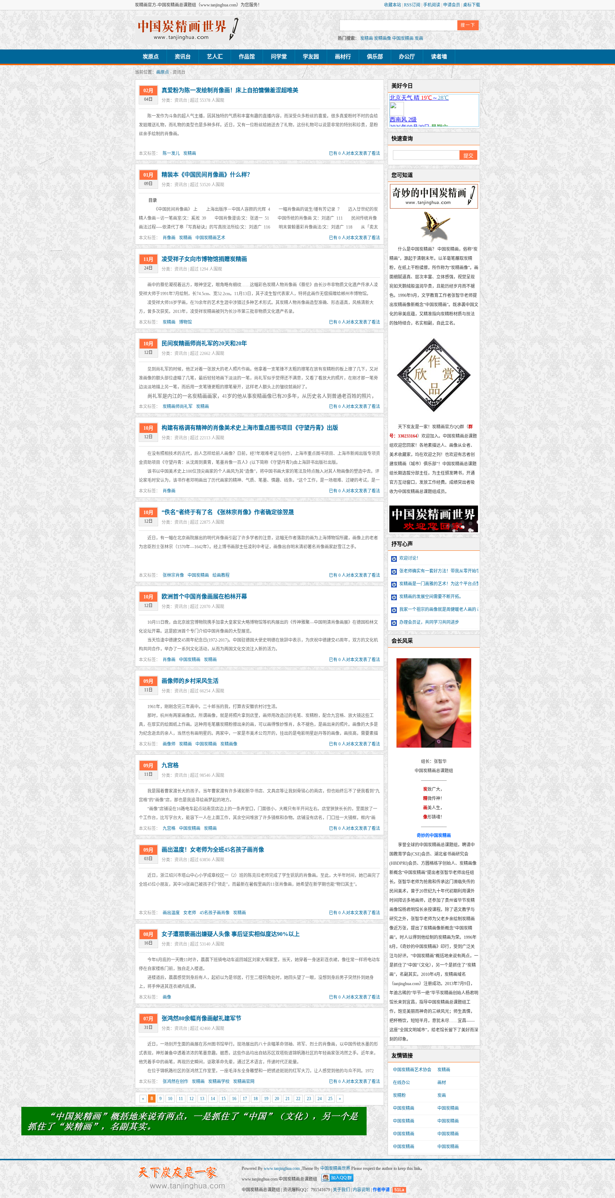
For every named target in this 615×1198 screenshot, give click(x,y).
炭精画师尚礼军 (178, 406)
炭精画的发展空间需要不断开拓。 (430, 596)
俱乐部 (375, 56)
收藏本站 (393, 4)
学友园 (311, 56)
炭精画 (366, 38)
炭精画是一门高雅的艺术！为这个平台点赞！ (441, 583)
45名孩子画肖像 (215, 912)
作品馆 (247, 56)
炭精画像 (382, 38)
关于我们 (341, 1189)
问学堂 (279, 56)
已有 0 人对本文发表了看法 (354, 153)
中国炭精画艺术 (210, 237)
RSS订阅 (412, 4)
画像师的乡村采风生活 (190, 681)
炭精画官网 (243, 1081)
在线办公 (401, 1082)
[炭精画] (188, 30)
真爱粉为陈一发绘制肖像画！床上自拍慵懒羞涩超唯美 (230, 90)
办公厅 (407, 56)
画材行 (343, 56)
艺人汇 (215, 56)
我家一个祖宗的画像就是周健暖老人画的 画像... (443, 609)
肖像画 (169, 237)
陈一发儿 (171, 153)
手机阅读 (432, 4)
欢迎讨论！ (409, 558)
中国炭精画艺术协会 (412, 1069)
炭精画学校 (219, 1081)
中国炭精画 (403, 38)
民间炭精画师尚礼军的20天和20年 (204, 343)
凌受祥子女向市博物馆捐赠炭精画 (204, 259)
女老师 (189, 912)
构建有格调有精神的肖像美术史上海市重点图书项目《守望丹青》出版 (250, 428)
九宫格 (170, 765)
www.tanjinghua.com (282, 1168)
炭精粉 (399, 1095)
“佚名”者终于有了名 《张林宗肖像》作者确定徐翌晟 (228, 512)
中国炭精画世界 (335, 1168)
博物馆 (185, 322)
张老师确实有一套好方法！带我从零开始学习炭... (445, 571)
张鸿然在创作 (175, 1081)
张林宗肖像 (173, 575)
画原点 (162, 72)
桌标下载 (471, 4)
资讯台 (183, 56)
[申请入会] (194, 1132)
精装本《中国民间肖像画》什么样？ (207, 175)
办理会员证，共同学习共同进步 (428, 622)
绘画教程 (221, 575)
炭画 (419, 38)
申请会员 (452, 4)
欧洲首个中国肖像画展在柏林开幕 (204, 596)
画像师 (169, 744)
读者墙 (439, 56)
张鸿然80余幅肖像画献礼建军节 (201, 1018)
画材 (441, 1082)
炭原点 (151, 56)
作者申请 (381, 1189)
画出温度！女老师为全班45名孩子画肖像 (213, 850)
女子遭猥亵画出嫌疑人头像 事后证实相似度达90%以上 (231, 934)
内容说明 (361, 1189)
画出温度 (171, 912)
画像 (167, 997)
